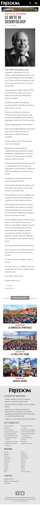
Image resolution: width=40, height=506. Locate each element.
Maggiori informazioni (11, 481)
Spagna (23, 466)
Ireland (6, 467)
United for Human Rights (28, 430)
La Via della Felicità (26, 437)
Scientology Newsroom (11, 435)
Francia (6, 466)
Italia (5, 471)
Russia (23, 464)
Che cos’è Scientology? (11, 432)
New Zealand (25, 458)
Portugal (23, 462)
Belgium (6, 454)
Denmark (6, 462)
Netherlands (24, 456)
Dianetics (7, 428)
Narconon (24, 441)
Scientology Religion (10, 433)
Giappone (24, 454)
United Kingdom (25, 471)
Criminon (23, 439)
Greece (23, 452)
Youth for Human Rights (28, 432)
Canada (6, 456)
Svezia (23, 467)
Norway (23, 460)
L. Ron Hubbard (8, 430)
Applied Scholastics (27, 443)
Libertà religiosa (9, 288)
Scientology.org (8, 426)
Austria (6, 452)
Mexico (6, 464)
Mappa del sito (9, 479)
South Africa (7, 458)
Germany (6, 460)
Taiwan (23, 469)
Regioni (8, 449)
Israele (6, 469)
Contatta (7, 483)
